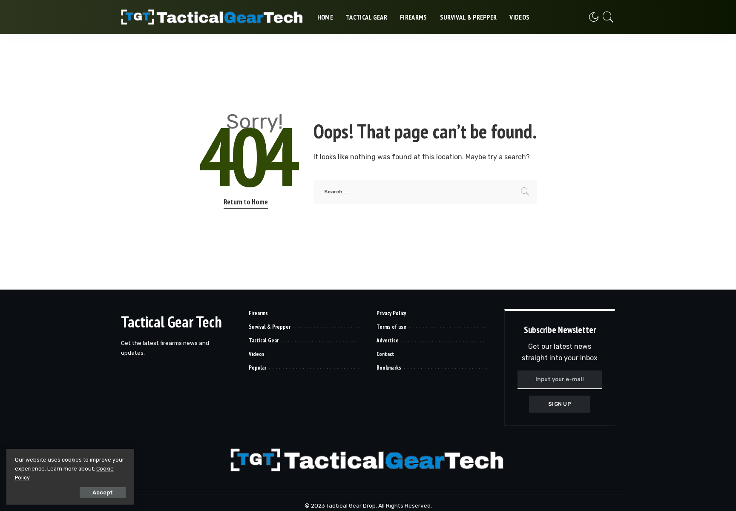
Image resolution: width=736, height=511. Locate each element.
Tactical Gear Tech (171, 322)
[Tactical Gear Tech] (213, 17)
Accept (102, 492)
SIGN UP (559, 404)
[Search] (608, 17)
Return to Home (246, 202)
